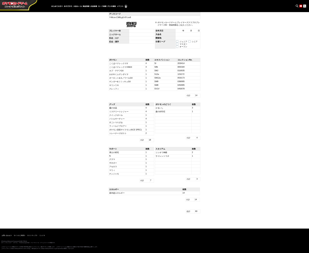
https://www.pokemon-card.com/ (20, 248)
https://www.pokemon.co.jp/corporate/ (52, 248)
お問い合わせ (6, 235)
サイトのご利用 (19, 235)
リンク (41, 235)
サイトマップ (31, 235)
